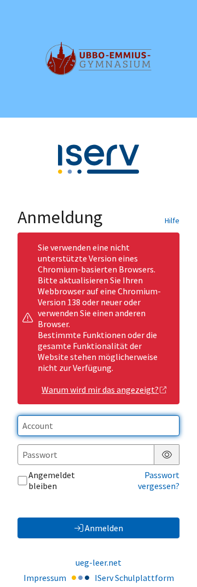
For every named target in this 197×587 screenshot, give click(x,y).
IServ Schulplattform (134, 577)
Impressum (45, 577)
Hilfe (172, 220)
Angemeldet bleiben (51, 480)
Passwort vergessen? (158, 480)
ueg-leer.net (98, 562)
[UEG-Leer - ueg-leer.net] (98, 58)
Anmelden (104, 527)
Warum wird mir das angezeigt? (100, 389)
